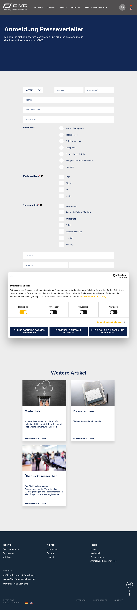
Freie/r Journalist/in (75, 154)
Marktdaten (52, 549)
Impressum (81, 600)
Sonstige (70, 167)
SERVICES (7, 570)
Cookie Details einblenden (109, 322)
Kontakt (118, 600)
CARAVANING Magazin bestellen (19, 579)
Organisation (9, 553)
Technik (50, 553)
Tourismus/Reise (74, 231)
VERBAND (7, 545)
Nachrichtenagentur (75, 128)
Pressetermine (97, 557)
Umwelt (50, 557)
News (93, 549)
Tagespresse (72, 134)
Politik (69, 225)
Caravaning (71, 205)
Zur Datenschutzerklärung (93, 296)
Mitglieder (7, 557)
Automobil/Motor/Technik (78, 212)
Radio (68, 196)
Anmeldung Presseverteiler (103, 560)
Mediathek (95, 553)
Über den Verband (11, 549)
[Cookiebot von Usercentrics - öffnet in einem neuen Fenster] (115, 276)
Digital (69, 183)
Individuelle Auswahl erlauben (69, 331)
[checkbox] (61, 177)
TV (67, 189)
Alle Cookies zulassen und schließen (107, 331)
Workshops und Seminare (15, 583)
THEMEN (51, 545)
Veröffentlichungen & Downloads (19, 575)
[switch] (53, 312)
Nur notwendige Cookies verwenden (29, 331)
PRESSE (94, 545)
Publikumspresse (74, 141)
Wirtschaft (71, 218)
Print (68, 176)
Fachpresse (71, 147)
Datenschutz (100, 600)
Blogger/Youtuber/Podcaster (79, 160)
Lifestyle (70, 238)
